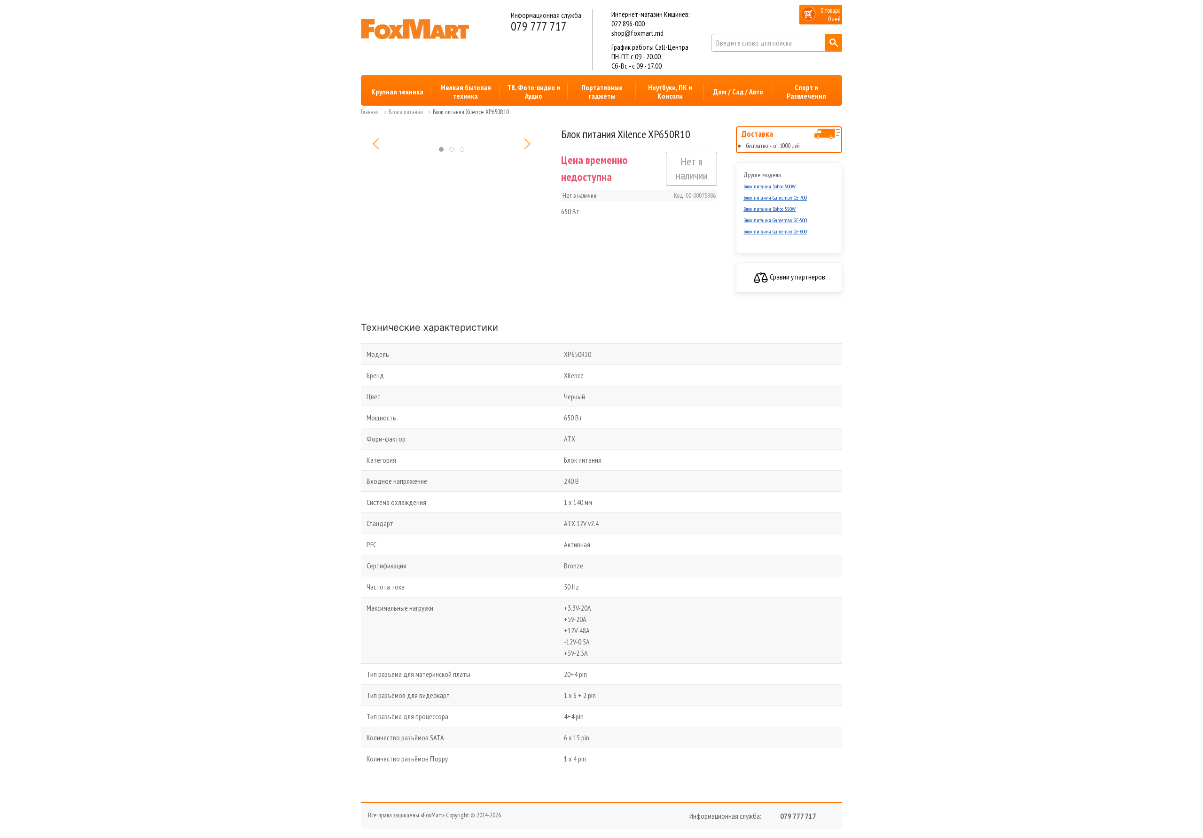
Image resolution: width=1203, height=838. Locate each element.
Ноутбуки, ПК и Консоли (670, 92)
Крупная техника (397, 91)
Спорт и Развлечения (806, 92)
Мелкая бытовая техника (465, 92)
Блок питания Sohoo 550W (769, 208)
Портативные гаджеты (602, 92)
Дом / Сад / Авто (738, 91)
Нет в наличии (692, 168)
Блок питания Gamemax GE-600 (775, 231)
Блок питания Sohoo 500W (769, 186)
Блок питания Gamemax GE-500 (775, 220)
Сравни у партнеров (796, 276)
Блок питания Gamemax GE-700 (775, 197)
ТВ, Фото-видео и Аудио (533, 92)
